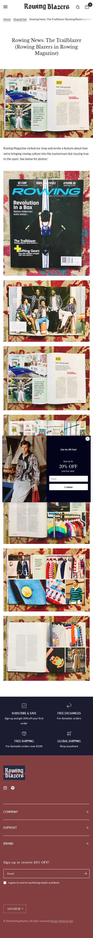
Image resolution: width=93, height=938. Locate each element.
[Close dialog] (88, 439)
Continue (68, 487)
